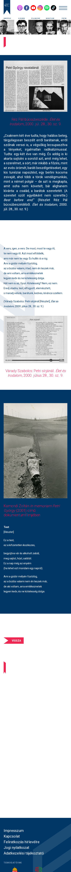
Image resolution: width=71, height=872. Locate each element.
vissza (16, 640)
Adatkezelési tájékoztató (24, 853)
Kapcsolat (12, 836)
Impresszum (14, 830)
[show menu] (63, 8)
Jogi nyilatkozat (16, 847)
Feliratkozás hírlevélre (22, 842)
